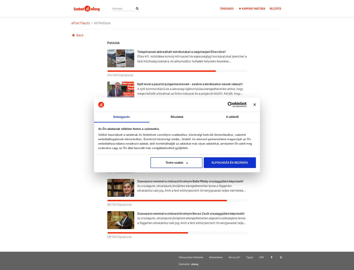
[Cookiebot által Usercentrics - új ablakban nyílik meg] (230, 105)
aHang (194, 264)
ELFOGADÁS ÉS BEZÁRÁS (230, 162)
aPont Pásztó (80, 23)
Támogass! (227, 8)
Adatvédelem (216, 257)
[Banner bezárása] (254, 104)
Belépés (275, 8)
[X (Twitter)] (281, 257)
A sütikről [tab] (232, 116)
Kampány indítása (253, 8)
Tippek (249, 257)
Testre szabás (174, 162)
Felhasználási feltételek (191, 257)
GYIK (261, 257)
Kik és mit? (234, 257)
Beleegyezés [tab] (121, 116)
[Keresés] (137, 8)
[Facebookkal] (271, 257)
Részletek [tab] (177, 116)
